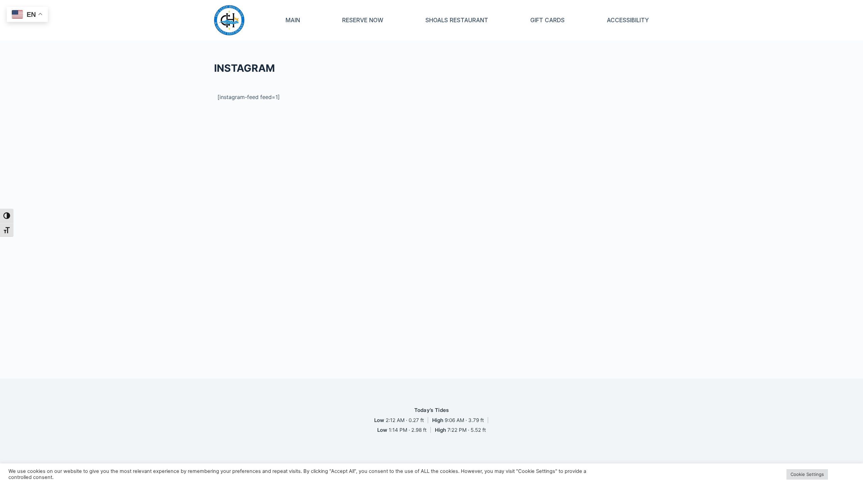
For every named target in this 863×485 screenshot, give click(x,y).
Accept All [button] (843, 474)
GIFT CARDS (547, 20)
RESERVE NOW (362, 20)
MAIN (293, 20)
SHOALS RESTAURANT (456, 20)
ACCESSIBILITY (628, 20)
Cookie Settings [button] (807, 474)
